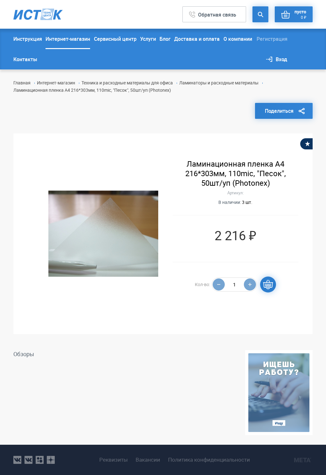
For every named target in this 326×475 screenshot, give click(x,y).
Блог (165, 38)
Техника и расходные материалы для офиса (127, 83)
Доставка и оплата (197, 38)
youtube (51, 460)
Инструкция (27, 38)
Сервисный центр (115, 38)
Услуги (148, 38)
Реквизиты (113, 460)
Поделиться (279, 110)
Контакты (25, 59)
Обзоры (23, 354)
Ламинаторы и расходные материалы (219, 83)
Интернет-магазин (68, 38)
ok (40, 460)
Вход (281, 59)
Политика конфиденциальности (209, 460)
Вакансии (148, 460)
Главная (22, 83)
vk (17, 460)
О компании (237, 38)
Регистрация (272, 38)
